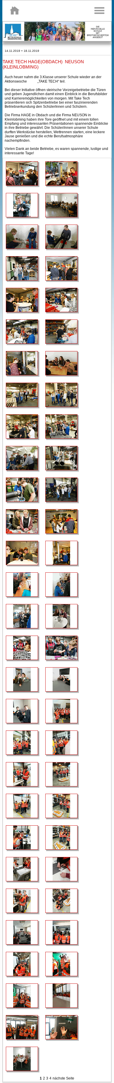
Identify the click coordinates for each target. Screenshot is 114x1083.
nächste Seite (63, 1078)
